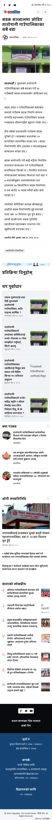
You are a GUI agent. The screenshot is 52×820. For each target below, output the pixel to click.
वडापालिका (14, 37)
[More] (48, 426)
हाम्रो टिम (26, 725)
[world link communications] (26, 264)
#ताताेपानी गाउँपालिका (14, 250)
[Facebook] (4, 5)
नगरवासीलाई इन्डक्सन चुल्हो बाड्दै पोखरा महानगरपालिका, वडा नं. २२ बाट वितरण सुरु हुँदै (26, 537)
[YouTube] (15, 5)
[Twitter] (9, 5)
